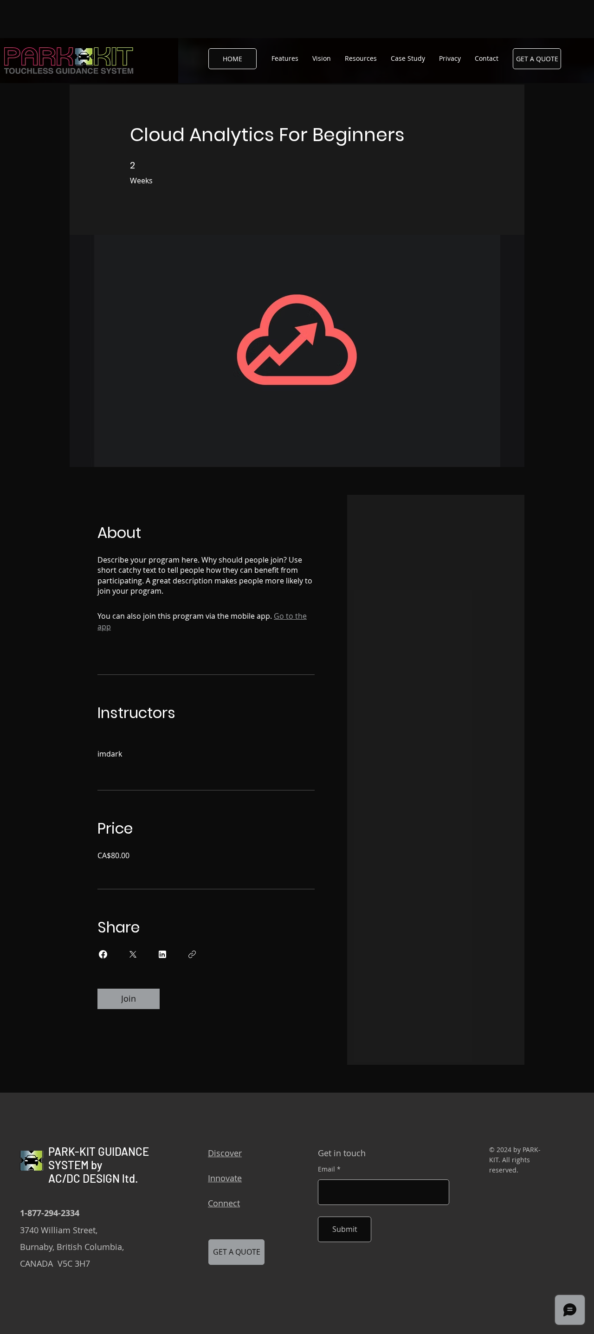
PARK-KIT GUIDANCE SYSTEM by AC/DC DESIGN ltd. (98, 1165)
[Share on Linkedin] (162, 954)
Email (326, 1169)
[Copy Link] (192, 954)
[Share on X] (132, 954)
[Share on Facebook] (103, 954)
